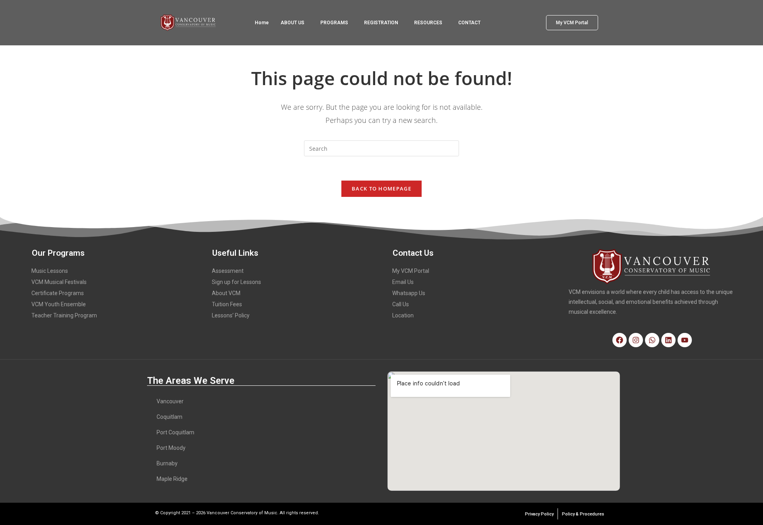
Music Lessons (49, 271)
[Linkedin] (668, 340)
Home (262, 22)
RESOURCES (428, 22)
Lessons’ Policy (231, 315)
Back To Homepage (381, 188)
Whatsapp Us (408, 293)
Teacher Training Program (64, 315)
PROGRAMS (334, 22)
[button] (294, 22)
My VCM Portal (410, 271)
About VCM (226, 293)
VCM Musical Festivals (59, 282)
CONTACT (469, 22)
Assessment (228, 271)
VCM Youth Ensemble (58, 304)
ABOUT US (292, 22)
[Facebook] (619, 340)
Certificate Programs (57, 293)
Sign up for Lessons (236, 282)
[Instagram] (636, 340)
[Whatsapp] (652, 340)
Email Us (403, 282)
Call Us (400, 304)
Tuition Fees (227, 304)
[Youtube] (685, 340)
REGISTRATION (381, 22)
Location (403, 315)
